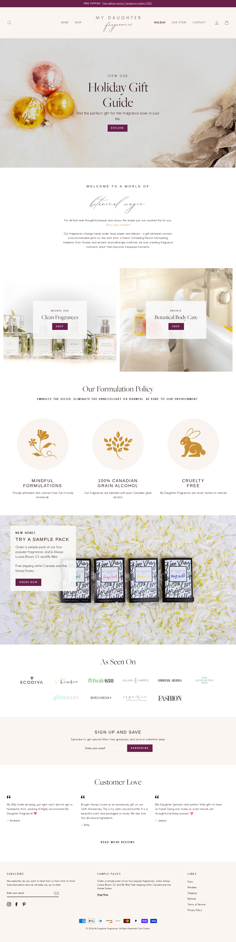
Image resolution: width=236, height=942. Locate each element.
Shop (78, 22)
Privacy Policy (195, 910)
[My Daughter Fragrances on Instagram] (9, 904)
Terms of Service (196, 904)
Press (190, 881)
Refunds (192, 899)
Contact (199, 22)
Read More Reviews (118, 842)
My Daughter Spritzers (169, 804)
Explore (117, 128)
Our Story (179, 22)
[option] (118, 4)
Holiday (160, 22)
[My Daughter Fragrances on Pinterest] (24, 904)
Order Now (28, 582)
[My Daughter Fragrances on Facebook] (16, 904)
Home (65, 22)
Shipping (192, 893)
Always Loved (99, 804)
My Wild (11, 804)
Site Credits (144, 928)
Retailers (192, 887)
